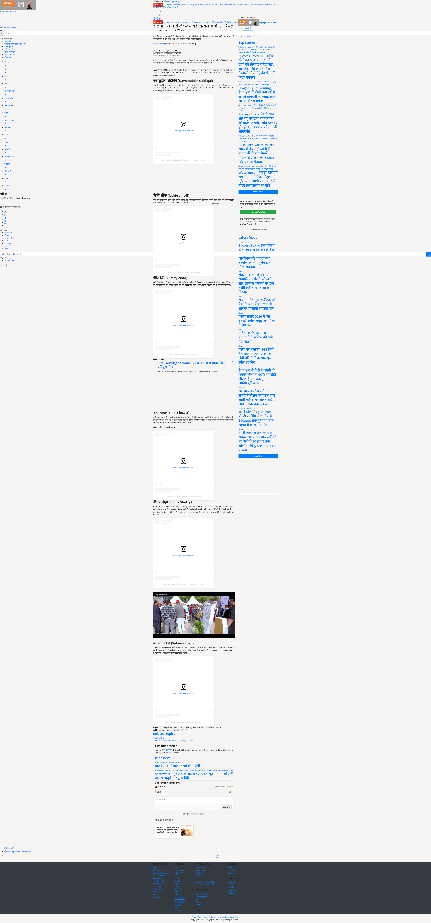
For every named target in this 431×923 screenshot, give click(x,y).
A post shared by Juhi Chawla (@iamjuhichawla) (184, 496)
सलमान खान (157, 740)
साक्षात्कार (251, 4)
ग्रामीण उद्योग (213, 4)
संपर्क (6, 248)
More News (258, 456)
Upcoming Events (202, 894)
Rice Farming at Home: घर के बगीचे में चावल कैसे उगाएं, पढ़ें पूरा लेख (196, 365)
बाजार (240, 4)
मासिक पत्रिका (167, 7)
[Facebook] (5, 211)
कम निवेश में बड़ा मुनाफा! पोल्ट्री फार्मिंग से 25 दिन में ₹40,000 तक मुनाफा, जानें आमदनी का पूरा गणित (256, 418)
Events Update (201, 896)
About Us (231, 867)
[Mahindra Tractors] (268, 22)
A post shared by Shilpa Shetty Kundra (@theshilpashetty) (183, 584)
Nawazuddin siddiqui (169, 740)
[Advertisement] (196, 392)
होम (164, 4)
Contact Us (232, 870)
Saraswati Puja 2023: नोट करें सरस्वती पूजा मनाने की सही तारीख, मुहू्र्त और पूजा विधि (194, 776)
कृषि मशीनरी (8, 49)
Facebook (231, 882)
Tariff (198, 875)
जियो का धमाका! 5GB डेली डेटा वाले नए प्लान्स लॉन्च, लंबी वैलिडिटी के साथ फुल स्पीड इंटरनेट (256, 356)
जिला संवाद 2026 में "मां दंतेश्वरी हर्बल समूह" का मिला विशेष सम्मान (257, 321)
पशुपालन (194, 4)
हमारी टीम (7, 246)
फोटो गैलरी (8, 232)
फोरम (6, 240)
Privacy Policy (197, 917)
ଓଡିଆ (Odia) (158, 886)
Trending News (159, 738)
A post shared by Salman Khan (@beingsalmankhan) (183, 722)
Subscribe (215, 203)
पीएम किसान (8, 57)
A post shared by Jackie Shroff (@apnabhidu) (184, 272)
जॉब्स (218, 857)
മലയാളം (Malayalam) (161, 873)
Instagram (232, 890)
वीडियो (159, 7)
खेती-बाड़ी (176, 4)
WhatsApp (232, 893)
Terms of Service (209, 917)
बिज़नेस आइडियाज (10, 54)
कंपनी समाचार (259, 4)
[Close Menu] (1, 30)
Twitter (231, 885)
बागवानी (200, 4)
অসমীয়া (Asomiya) (159, 889)
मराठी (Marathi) (159, 875)
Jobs (209, 22)
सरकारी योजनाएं (185, 4)
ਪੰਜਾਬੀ (155, 892)
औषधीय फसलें (179, 881)
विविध (214, 22)
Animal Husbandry (245, 408)
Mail (228, 750)
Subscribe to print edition (205, 882)
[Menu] (158, 1)
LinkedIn (231, 887)
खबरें (176, 867)
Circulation (200, 873)
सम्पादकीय (268, 4)
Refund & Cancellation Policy (228, 917)
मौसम (171, 4)
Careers (231, 873)
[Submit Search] (428, 254)
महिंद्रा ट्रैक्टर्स (8, 46)
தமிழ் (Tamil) (158, 878)
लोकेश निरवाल (167, 750)
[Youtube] (5, 222)
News (241, 271)
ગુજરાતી (156, 897)
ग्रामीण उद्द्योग (179, 897)
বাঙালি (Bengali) (158, 881)
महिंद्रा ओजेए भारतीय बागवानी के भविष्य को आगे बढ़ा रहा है (256, 337)
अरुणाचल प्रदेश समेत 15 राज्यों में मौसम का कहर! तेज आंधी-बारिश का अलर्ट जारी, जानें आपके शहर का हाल (257, 397)
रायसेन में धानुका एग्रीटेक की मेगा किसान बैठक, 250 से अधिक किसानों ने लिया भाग (257, 304)
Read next (162, 758)
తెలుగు (155, 894)
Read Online (200, 867)
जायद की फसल (9, 52)
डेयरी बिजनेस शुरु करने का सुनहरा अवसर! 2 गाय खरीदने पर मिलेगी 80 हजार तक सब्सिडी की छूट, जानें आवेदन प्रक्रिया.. (257, 441)
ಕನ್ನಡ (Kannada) (159, 883)
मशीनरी (206, 4)
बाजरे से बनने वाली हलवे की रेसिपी (177, 766)
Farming (181, 740)
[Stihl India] (249, 22)
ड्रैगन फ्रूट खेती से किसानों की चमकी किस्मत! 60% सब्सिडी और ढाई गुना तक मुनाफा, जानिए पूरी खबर (257, 376)
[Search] (160, 11)
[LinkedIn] (5, 220)
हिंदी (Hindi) (157, 870)
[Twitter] (5, 217)
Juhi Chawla (188, 740)
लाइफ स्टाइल (203, 22)
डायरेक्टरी (175, 7)
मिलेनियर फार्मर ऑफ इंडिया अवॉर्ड (15, 44)
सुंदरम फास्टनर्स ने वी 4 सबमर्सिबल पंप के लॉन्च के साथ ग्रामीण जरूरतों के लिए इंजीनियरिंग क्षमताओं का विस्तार (256, 283)
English (155, 867)
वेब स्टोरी (220, 4)
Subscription (200, 870)
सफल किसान (233, 4)
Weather (242, 387)
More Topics (9, 260)
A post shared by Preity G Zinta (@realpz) (183, 354)
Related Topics (164, 734)
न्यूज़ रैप (165, 22)
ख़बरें (167, 4)
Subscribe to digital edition (206, 884)
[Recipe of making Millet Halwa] (167, 762)
